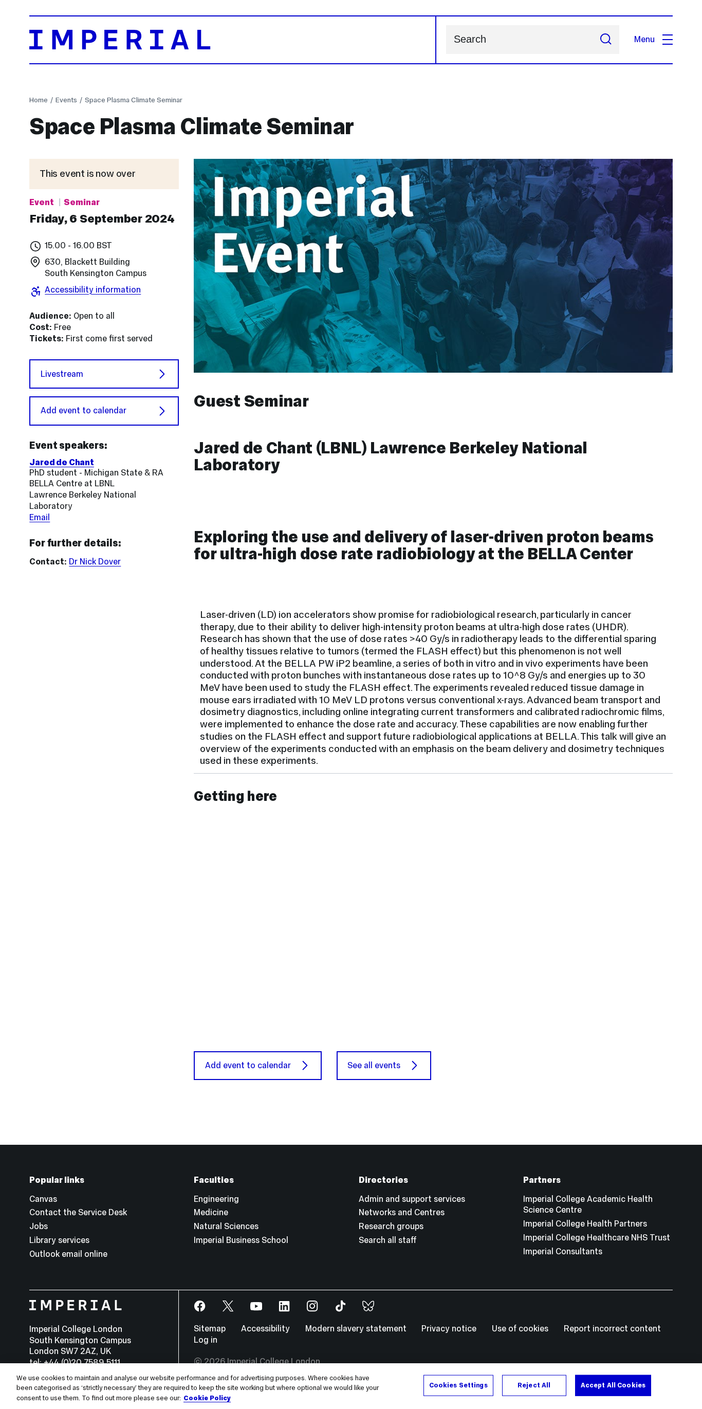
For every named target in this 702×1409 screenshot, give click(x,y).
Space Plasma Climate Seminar (133, 99)
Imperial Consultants (562, 1251)
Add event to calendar (83, 410)
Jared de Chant (61, 462)
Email (39, 517)
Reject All (534, 1385)
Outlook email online (68, 1254)
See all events (373, 1065)
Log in (205, 1339)
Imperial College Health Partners (585, 1223)
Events (66, 99)
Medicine (211, 1212)
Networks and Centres (402, 1212)
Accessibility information (93, 289)
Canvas (43, 1199)
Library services (59, 1240)
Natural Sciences (226, 1226)
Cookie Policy (207, 1398)
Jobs (38, 1226)
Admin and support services (412, 1199)
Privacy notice (448, 1328)
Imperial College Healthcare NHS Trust (596, 1237)
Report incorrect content (612, 1328)
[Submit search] (605, 39)
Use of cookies (520, 1328)
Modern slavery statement (356, 1328)
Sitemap (210, 1328)
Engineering (216, 1199)
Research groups (391, 1226)
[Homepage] (232, 39)
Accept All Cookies (613, 1385)
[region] (351, 1386)
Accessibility (265, 1328)
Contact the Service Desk (78, 1212)
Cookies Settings (458, 1385)
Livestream (62, 374)
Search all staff (388, 1240)
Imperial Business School (241, 1240)
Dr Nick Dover (95, 561)
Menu (644, 39)
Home (38, 99)
